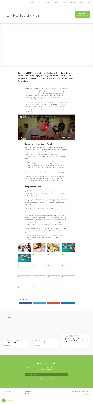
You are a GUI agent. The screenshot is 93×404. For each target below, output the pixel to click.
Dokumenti (72, 2)
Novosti (41, 2)
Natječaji (56, 2)
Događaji (64, 2)
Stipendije (48, 2)
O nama (80, 2)
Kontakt (87, 2)
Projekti (33, 2)
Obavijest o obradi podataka (8, 400)
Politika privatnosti (6, 398)
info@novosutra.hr (8, 397)
